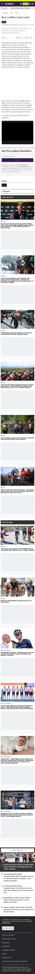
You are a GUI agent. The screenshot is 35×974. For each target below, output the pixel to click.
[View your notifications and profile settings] (21, 4)
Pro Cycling (5, 13)
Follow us (21, 38)
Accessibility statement (8, 950)
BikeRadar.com (8, 25)
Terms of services (22, 165)
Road (4, 185)
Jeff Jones (15, 25)
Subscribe (25, 4)
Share (6, 38)
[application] (17, 132)
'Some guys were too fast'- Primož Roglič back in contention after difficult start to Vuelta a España (18, 867)
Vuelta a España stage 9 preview (20, 8)
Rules (11, 13)
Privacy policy (6, 942)
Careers (4, 954)
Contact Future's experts (9, 939)
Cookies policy (6, 946)
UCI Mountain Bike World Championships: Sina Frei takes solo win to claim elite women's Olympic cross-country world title (18, 877)
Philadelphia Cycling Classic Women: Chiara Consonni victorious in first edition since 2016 (17, 900)
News (4, 22)
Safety (16, 13)
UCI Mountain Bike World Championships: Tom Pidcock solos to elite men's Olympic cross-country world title (18, 889)
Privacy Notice (24, 166)
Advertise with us (7, 957)
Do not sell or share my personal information (15, 961)
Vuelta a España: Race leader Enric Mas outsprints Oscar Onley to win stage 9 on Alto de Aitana (18, 909)
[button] (33, 4)
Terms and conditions (8, 935)
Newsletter (30, 38)
